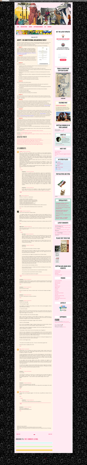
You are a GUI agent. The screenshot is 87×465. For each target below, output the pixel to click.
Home (18, 26)
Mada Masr (57, 273)
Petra (20, 349)
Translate (62, 130)
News (47, 133)
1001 (45, 26)
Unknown (20, 151)
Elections (41, 133)
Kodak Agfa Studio (24, 26)
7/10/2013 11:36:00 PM (30, 245)
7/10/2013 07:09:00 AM (27, 382)
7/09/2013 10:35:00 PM (25, 349)
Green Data (57, 291)
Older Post (50, 434)
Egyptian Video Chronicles (38, 26)
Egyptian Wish (57, 287)
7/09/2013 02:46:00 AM (26, 151)
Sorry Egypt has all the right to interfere (62, 205)
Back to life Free (57, 283)
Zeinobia (64, 137)
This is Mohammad (58, 151)
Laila (55, 155)
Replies (21, 169)
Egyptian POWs (57, 152)
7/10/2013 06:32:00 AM (27, 371)
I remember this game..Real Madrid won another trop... (63, 232)
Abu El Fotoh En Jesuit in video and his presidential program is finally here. (62, 211)
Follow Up (44, 133)
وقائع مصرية (59, 168)
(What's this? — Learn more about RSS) (63, 40)
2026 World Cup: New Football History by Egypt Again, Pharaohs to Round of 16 (30, 140)
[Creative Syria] (57, 263)
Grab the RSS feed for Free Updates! (63, 39)
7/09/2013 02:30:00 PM (26, 211)
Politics (50, 133)
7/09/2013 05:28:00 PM (27, 287)
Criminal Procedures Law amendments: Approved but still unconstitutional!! (29, 138)
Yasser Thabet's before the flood (60, 298)
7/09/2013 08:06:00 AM (25, 195)
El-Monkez (56, 288)
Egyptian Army (29, 133)
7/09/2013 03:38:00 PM (28, 226)
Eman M (56, 290)
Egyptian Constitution (35, 133)
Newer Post (18, 434)
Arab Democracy (57, 281)
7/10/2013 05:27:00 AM (30, 171)
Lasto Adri (56, 294)
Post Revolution (19, 134)
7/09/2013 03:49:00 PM (27, 279)
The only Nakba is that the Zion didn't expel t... (62, 234)
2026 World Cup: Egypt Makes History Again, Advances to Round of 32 (28, 141)
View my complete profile (60, 144)
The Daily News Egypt (58, 274)
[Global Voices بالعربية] (63, 311)
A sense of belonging (58, 280)
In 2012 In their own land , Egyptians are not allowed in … (63, 215)
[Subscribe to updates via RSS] (63, 36)
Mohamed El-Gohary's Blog (59, 295)
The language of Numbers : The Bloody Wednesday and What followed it (62, 203)
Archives (30, 26)
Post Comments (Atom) (31, 439)
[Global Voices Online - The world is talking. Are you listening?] (63, 308)
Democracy (23, 133)
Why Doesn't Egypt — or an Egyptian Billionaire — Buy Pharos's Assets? (62, 218)
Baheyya (56, 284)
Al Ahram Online (57, 272)
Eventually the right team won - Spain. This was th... (62, 228)
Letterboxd (58, 162)
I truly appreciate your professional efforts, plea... (63, 225)
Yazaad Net (57, 299)
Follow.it (58, 165)
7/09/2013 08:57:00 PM (27, 294)
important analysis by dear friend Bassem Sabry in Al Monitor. (32, 130)
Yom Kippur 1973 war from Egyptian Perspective (63, 153)
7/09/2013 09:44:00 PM (27, 300)
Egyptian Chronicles (27, 6)
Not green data (57, 296)
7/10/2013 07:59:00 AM (25, 391)
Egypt (26, 133)
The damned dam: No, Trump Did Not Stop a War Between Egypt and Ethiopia (30, 144)
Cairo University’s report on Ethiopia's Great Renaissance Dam (63, 208)
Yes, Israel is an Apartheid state (61, 105)
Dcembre (20, 211)
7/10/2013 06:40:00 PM (30, 187)
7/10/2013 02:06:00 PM (30, 400)
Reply (20, 167)
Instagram (49, 26)
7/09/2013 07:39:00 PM (29, 234)
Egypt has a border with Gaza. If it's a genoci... (62, 229)
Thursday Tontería (60, 167)
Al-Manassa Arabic (58, 270)
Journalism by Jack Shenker (59, 292)
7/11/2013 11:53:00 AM (27, 407)
